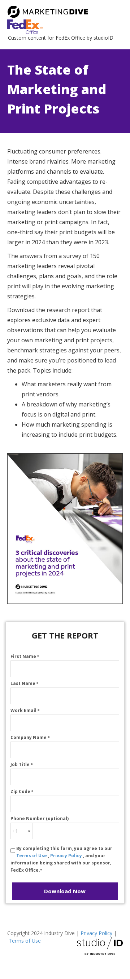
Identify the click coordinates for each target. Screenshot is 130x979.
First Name (24, 656)
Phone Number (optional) (39, 818)
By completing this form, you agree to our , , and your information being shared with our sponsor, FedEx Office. (61, 859)
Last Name (24, 683)
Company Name (30, 737)
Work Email (25, 710)
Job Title (21, 764)
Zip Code (22, 791)
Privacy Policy (66, 856)
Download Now (65, 891)
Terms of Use (32, 856)
